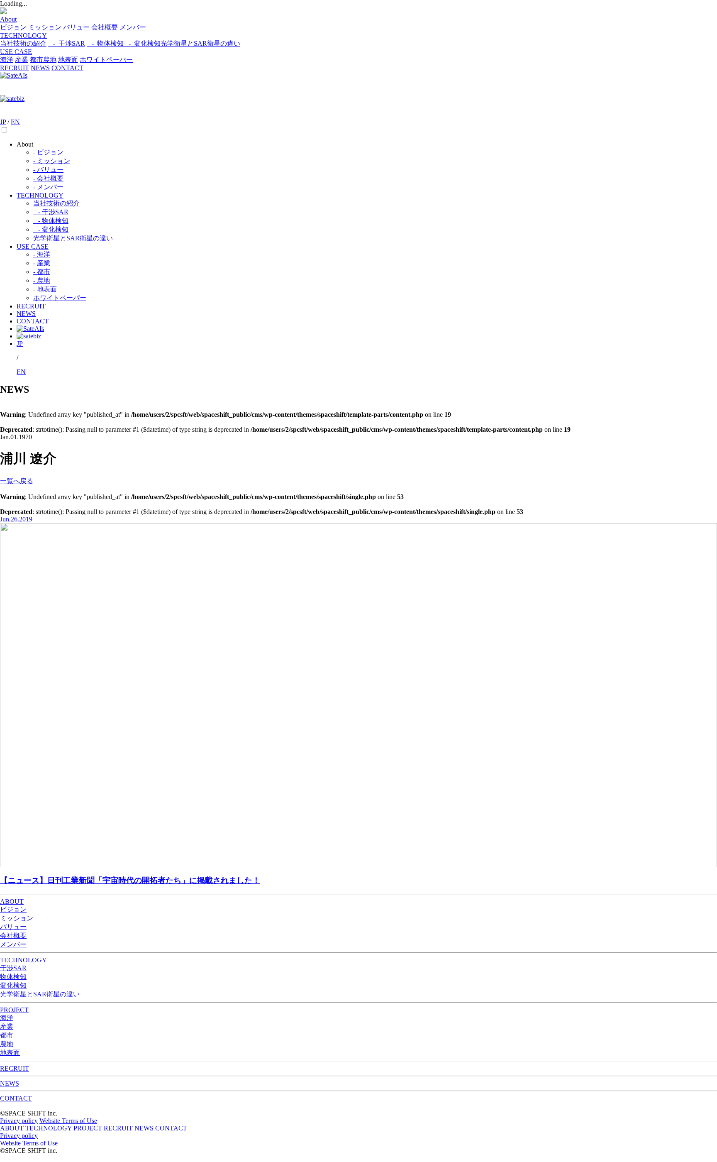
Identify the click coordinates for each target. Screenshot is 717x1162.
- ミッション (51, 160)
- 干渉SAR (66, 43)
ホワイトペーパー (106, 59)
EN (15, 121)
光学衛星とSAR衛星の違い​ (73, 238)
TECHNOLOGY (23, 35)
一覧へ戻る (16, 480)
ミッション (44, 27)
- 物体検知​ (105, 43)
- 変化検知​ (142, 43)
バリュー (76, 27)
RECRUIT (14, 67)
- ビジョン (48, 152)
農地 (49, 59)
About (8, 19)
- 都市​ (41, 271)
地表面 (68, 59)
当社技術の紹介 (23, 43)
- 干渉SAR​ (50, 211)
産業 (21, 59)
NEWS (40, 67)
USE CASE (16, 51)
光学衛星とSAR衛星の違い (200, 43)
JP (3, 121)
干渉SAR (13, 967)
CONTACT (67, 67)
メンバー (133, 27)
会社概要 (104, 27)
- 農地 (41, 280)
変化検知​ (13, 985)
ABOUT (12, 901)
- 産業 (41, 263)
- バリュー (48, 169)
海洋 (6, 59)
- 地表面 (45, 289)
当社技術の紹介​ (56, 203)
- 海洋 (41, 254)
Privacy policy (19, 1120)
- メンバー (48, 187)
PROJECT (14, 1009)
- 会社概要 (48, 178)
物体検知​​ (13, 976)
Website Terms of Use (68, 1120)
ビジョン (13, 27)
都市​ (36, 59)
